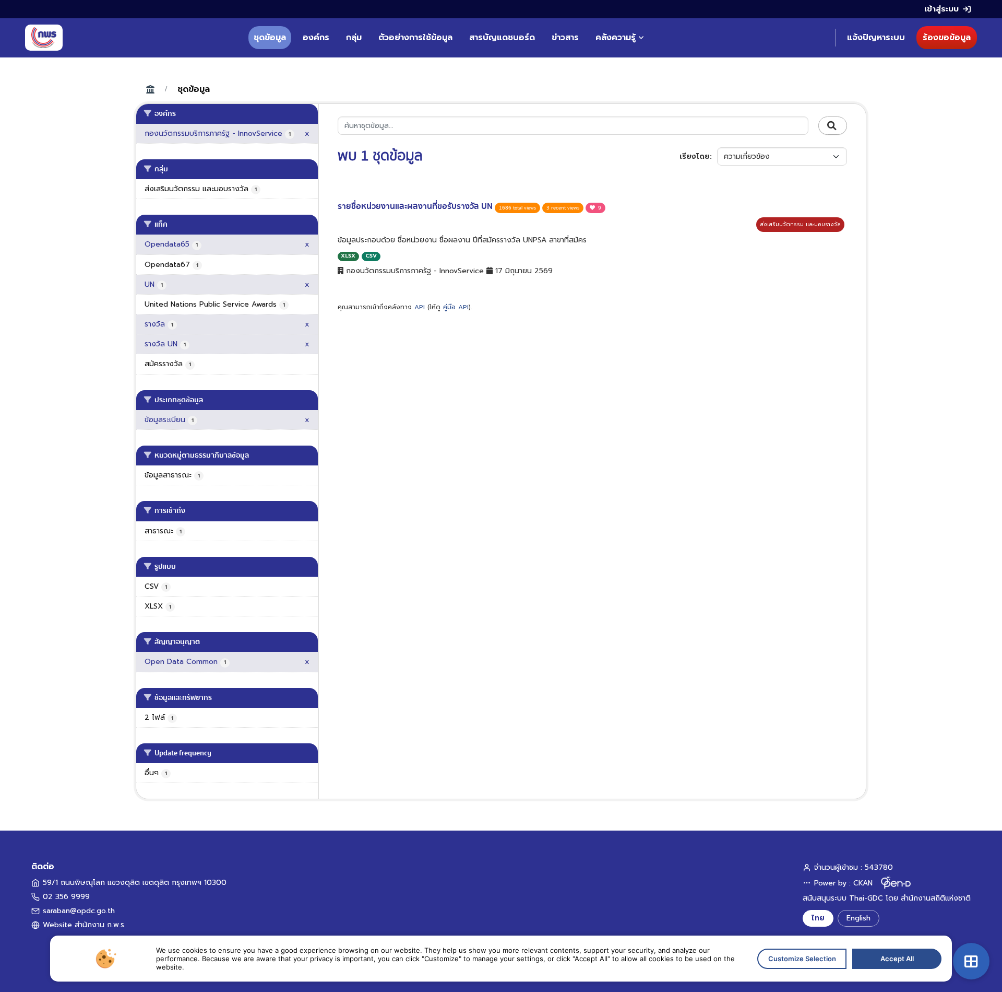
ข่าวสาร (565, 37)
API (419, 307)
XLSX (348, 256)
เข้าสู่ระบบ (941, 9)
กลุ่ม (354, 37)
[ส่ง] (832, 125)
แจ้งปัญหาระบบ (876, 37)
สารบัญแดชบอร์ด (502, 37)
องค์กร (316, 37)
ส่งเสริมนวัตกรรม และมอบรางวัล (800, 224)
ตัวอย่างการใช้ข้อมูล (415, 37)
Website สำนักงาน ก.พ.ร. (84, 924)
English (858, 918)
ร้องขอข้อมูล (947, 37)
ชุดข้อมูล (270, 37)
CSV (371, 256)
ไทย (818, 918)
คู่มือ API (456, 307)
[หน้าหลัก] (44, 38)
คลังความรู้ (615, 37)
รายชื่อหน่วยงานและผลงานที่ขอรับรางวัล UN (416, 206)
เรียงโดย (694, 156)
